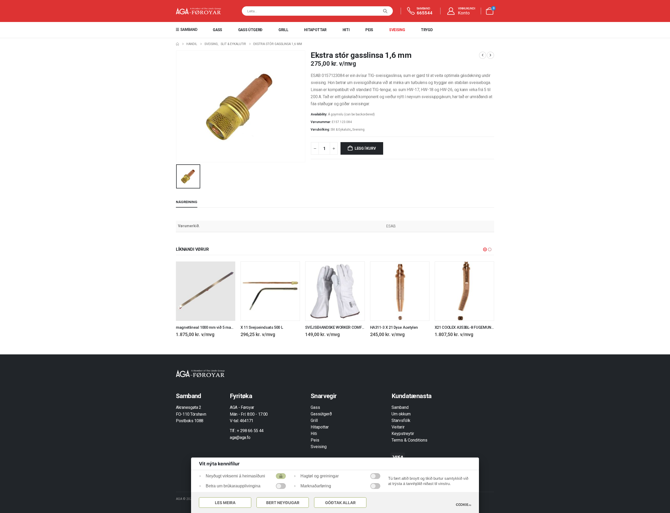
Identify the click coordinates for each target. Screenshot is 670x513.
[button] (485, 249)
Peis (369, 30)
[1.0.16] (463, 504)
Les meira (225, 502)
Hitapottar (315, 30)
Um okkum (401, 413)
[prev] (482, 55)
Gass (217, 30)
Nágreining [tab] (186, 202)
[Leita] (385, 11)
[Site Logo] (198, 11)
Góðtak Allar (340, 502)
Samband (400, 407)
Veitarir (398, 427)
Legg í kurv (365, 148)
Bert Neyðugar (282, 502)
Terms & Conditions (409, 440)
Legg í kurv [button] (226, 270)
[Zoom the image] (200, 373)
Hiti (346, 30)
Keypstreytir (403, 433)
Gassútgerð (321, 413)
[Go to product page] (205, 291)
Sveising (397, 30)
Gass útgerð (250, 30)
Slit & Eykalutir (341, 129)
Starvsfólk (401, 420)
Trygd (427, 30)
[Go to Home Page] (177, 44)
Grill (283, 30)
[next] (490, 55)
